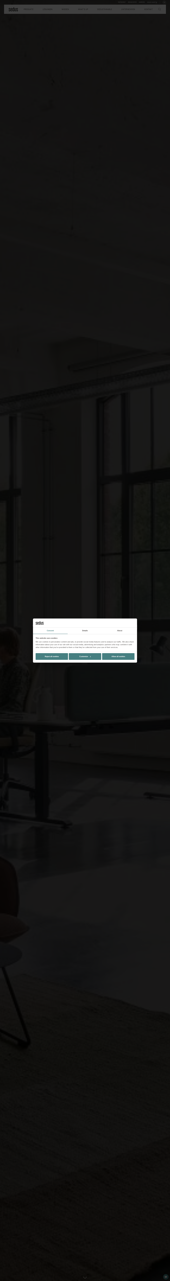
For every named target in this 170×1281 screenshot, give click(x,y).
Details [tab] (85, 630)
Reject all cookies (52, 656)
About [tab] (119, 630)
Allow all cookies (118, 656)
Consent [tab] (50, 630)
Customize (83, 656)
